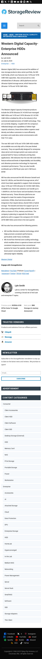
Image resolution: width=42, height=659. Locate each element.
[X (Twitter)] (6, 2)
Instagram (5, 273)
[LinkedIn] (12, 2)
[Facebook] (2, 2)
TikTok (18, 273)
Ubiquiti (8, 332)
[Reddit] (24, 2)
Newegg (8, 337)
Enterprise (5, 64)
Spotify (31, 271)
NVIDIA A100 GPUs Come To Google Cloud (11, 308)
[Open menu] (4, 26)
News (11, 35)
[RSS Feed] (31, 2)
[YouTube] (15, 2)
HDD (13, 64)
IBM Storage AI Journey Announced (31, 308)
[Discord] (28, 2)
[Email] (18, 2)
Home (5, 35)
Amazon (8, 342)
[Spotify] (21, 2)
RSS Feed (25, 273)
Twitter (12, 273)
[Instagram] (9, 2)
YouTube (13, 271)
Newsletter (5, 271)
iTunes (26, 271)
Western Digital (6, 259)
